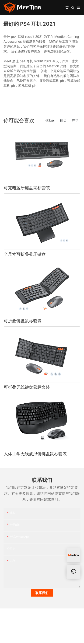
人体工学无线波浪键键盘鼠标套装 (35, 453)
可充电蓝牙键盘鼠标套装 (27, 187)
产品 (75, 120)
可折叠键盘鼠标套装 (23, 320)
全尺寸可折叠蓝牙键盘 (25, 254)
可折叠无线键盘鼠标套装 (27, 387)
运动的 (50, 120)
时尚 (63, 120)
